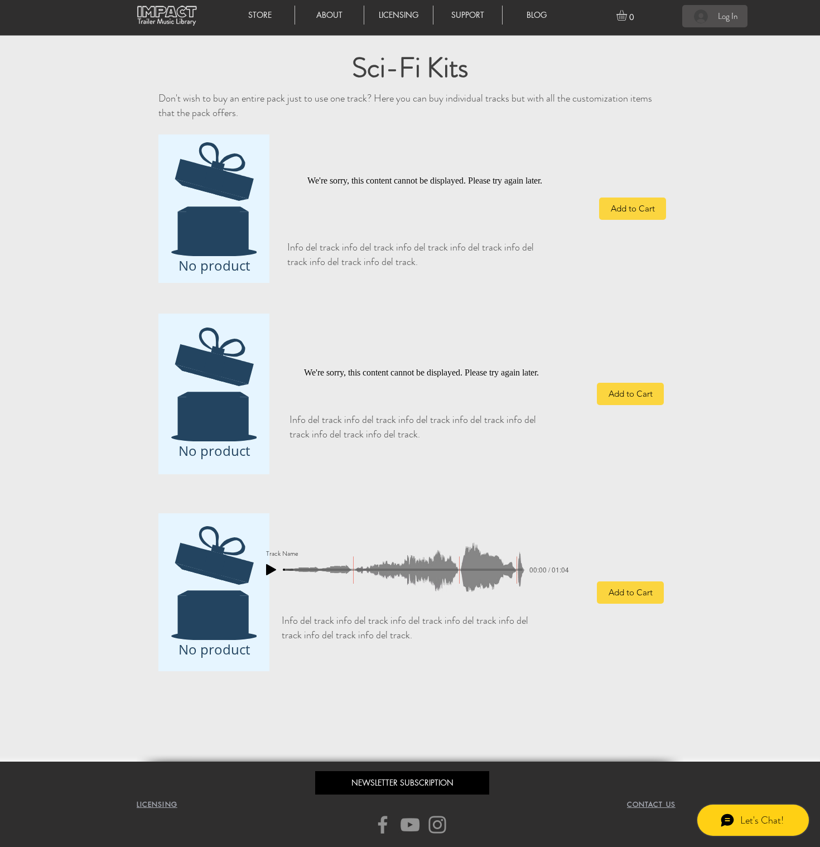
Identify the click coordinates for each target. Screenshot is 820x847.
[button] (627, 15)
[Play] (271, 569)
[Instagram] (437, 824)
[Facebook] (382, 824)
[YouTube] (410, 824)
